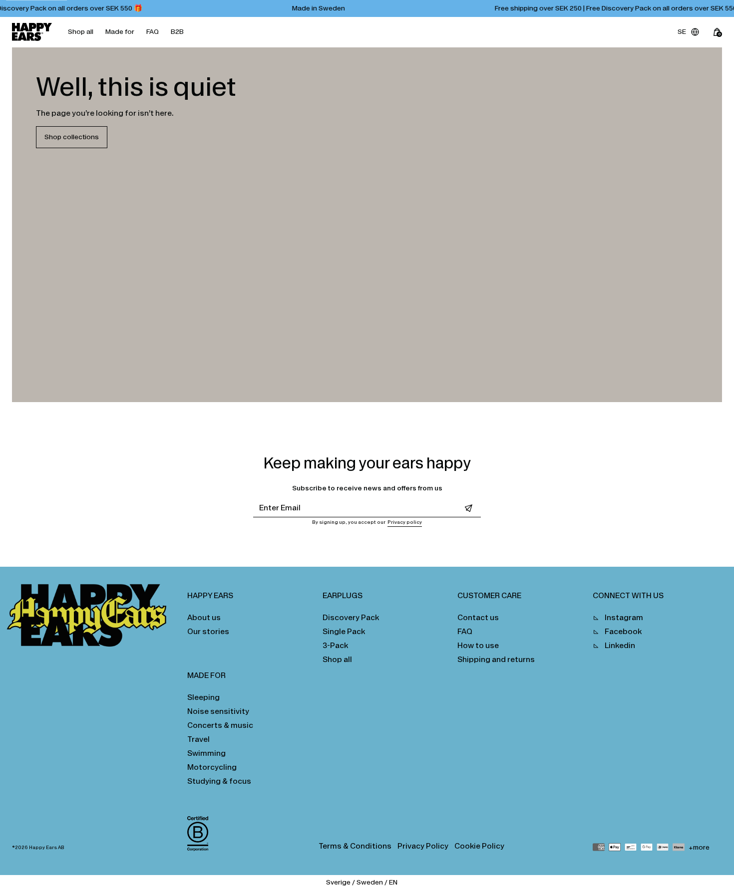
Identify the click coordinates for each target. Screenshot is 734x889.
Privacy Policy (422, 846)
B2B (177, 31)
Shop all (80, 31)
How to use (478, 645)
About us (204, 617)
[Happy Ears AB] (90, 618)
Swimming (206, 753)
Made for (119, 31)
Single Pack (344, 631)
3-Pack (335, 645)
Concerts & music (220, 725)
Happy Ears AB (46, 848)
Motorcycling (212, 767)
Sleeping (203, 697)
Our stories (208, 631)
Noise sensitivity (218, 711)
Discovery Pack (351, 617)
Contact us (478, 617)
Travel (198, 739)
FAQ (152, 31)
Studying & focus (219, 781)
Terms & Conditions (355, 846)
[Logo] (32, 32)
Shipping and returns (496, 659)
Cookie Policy (479, 846)
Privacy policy (404, 522)
